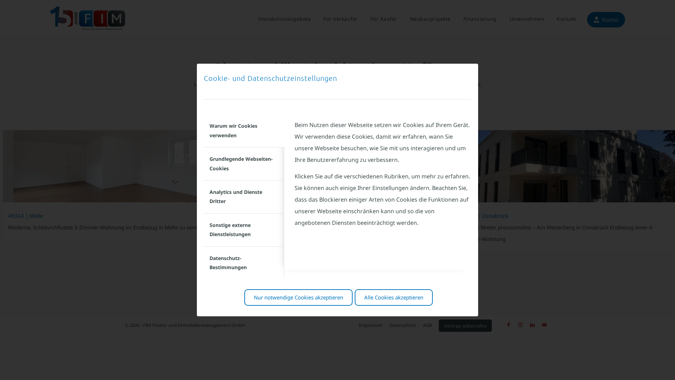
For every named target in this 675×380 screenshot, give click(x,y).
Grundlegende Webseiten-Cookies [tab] (241, 163)
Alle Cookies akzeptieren (393, 297)
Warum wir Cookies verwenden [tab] (233, 130)
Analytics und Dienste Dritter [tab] (236, 196)
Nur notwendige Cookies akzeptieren (298, 297)
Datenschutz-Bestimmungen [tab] (228, 263)
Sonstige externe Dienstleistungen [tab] (230, 230)
